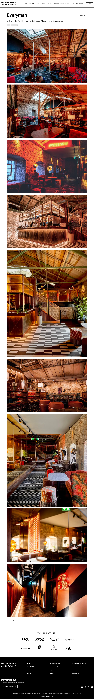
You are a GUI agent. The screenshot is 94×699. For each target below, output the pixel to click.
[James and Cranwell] (40, 648)
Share (81, 15)
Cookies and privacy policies (79, 663)
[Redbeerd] (54, 640)
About (25, 3)
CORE (51, 696)
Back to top (11, 620)
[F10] (68, 648)
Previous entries (41, 3)
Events (49, 3)
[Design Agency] (68, 639)
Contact (81, 3)
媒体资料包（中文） (77, 673)
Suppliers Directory (69, 3)
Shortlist (89, 3)
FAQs (76, 3)
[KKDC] (39, 639)
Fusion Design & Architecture (52, 21)
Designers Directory (59, 3)
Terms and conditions (77, 667)
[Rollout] (25, 648)
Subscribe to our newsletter (9, 686)
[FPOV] (26, 639)
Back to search (81, 620)
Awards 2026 (31, 3)
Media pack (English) (77, 670)
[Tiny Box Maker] (54, 648)
